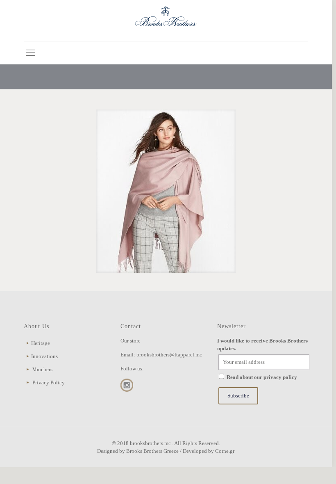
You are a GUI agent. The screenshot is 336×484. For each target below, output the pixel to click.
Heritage (40, 343)
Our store (130, 341)
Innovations (44, 356)
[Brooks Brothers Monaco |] (166, 20)
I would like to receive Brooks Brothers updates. (262, 345)
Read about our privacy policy (262, 377)
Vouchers (42, 369)
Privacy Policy (48, 382)
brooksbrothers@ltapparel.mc (169, 355)
